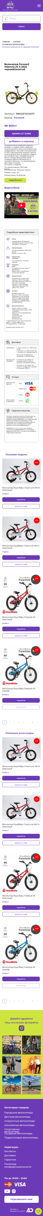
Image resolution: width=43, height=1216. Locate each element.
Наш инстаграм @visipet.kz (21, 1022)
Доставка (10, 1155)
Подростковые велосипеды (21, 1137)
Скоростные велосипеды (19, 1121)
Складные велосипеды (13, 44)
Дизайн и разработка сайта (17, 1210)
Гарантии (10, 1159)
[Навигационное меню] (39, 6)
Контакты (10, 1151)
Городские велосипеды (18, 1112)
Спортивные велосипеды (12, 1130)
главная (6, 42)
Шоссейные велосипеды (19, 1125)
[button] (21, 133)
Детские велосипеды (17, 1116)
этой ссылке (19, 428)
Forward (19, 117)
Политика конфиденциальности (17, 1165)
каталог (17, 42)
